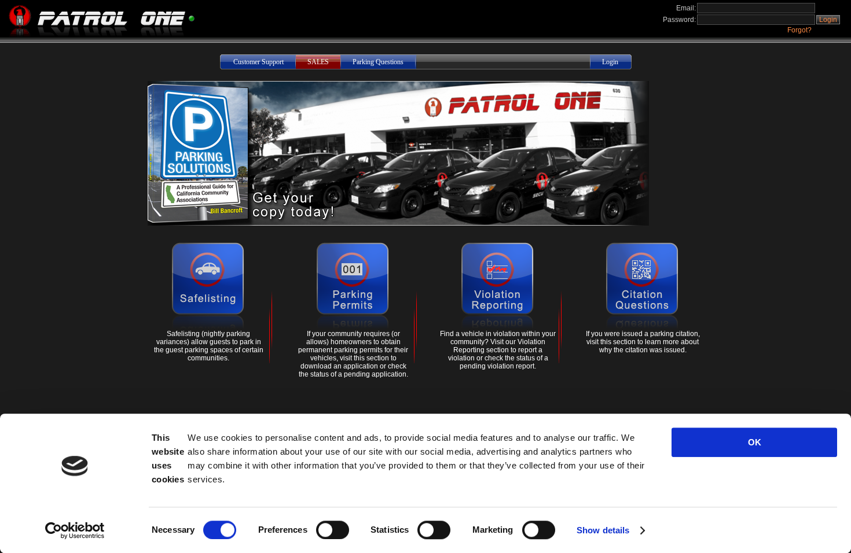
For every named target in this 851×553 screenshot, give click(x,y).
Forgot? (799, 30)
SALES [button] (318, 62)
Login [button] (828, 20)
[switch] (332, 530)
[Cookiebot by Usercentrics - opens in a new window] (75, 530)
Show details (603, 530)
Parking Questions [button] (378, 62)
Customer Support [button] (258, 62)
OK (754, 442)
